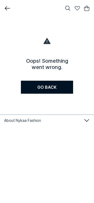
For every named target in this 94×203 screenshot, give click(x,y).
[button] (7, 8)
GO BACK (47, 87)
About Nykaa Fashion (22, 120)
